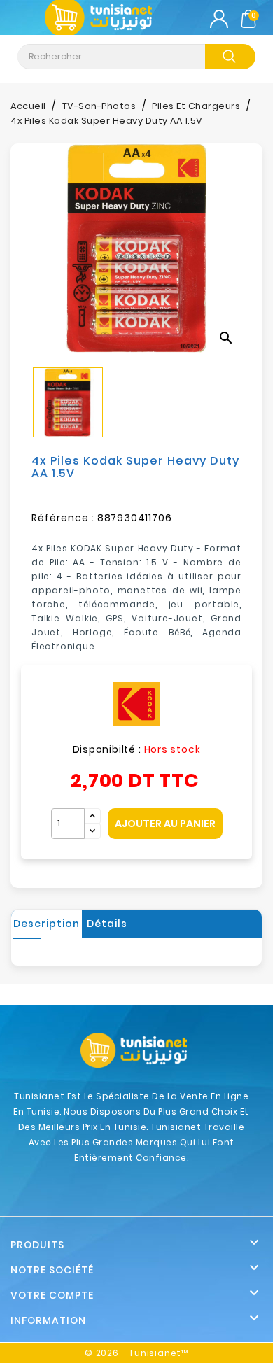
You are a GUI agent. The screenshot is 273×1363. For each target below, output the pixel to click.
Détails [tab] (107, 924)
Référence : (62, 518)
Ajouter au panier (165, 824)
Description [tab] (46, 924)
